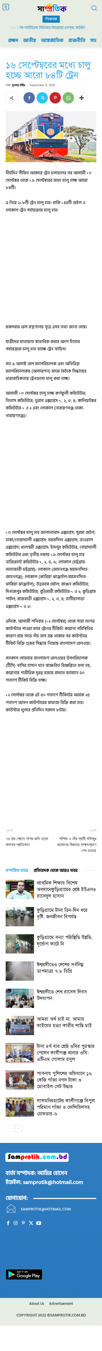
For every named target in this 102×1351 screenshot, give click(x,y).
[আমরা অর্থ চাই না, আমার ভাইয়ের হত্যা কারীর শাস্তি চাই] (20, 1025)
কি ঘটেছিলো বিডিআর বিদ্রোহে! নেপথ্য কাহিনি (51, 27)
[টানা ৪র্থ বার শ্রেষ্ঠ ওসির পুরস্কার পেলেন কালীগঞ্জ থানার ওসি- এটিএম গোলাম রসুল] (20, 1053)
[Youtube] (38, 1223)
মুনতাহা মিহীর (18, 85)
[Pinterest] (55, 97)
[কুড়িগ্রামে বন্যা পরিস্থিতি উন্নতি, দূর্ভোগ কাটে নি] (20, 944)
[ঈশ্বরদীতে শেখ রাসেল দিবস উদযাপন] (20, 998)
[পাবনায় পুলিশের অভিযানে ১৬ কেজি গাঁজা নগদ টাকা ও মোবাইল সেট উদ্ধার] (20, 1080)
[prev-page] (9, 1128)
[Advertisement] (51, 272)
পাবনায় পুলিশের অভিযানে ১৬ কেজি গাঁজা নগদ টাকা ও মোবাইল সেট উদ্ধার (64, 1080)
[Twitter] (42, 97)
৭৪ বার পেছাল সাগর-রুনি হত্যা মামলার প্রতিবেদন (27, 841)
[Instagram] (15, 1223)
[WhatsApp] (68, 97)
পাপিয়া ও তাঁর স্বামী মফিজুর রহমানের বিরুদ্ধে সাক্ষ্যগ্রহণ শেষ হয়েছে (76, 844)
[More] (82, 97)
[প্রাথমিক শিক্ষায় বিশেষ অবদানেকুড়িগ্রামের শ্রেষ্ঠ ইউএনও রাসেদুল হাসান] (20, 889)
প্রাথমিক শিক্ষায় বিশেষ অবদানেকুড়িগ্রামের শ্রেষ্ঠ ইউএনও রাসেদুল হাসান (66, 889)
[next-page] (18, 1128)
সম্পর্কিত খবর (17, 870)
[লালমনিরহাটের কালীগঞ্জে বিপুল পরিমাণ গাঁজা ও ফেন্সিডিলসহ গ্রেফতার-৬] (20, 1107)
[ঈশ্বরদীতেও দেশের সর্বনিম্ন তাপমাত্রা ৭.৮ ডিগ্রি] (20, 971)
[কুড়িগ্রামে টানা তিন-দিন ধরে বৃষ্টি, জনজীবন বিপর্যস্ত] (20, 917)
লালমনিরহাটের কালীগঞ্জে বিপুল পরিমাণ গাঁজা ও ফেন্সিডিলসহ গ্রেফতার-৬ (66, 1107)
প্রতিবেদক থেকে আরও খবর (56, 870)
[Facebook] (29, 97)
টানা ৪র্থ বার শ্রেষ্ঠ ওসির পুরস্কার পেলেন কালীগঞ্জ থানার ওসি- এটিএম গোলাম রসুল (66, 1052)
